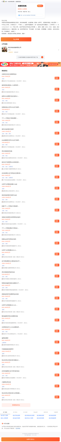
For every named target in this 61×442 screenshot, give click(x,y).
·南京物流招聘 (52, 415)
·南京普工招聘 (4, 415)
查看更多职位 (16, 405)
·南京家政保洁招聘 (29, 415)
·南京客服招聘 (52, 418)
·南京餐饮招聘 (40, 415)
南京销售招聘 (11, 1)
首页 (6, 1)
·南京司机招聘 (16, 415)
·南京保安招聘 (40, 418)
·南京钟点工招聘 (28, 418)
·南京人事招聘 (4, 418)
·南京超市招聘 (16, 418)
